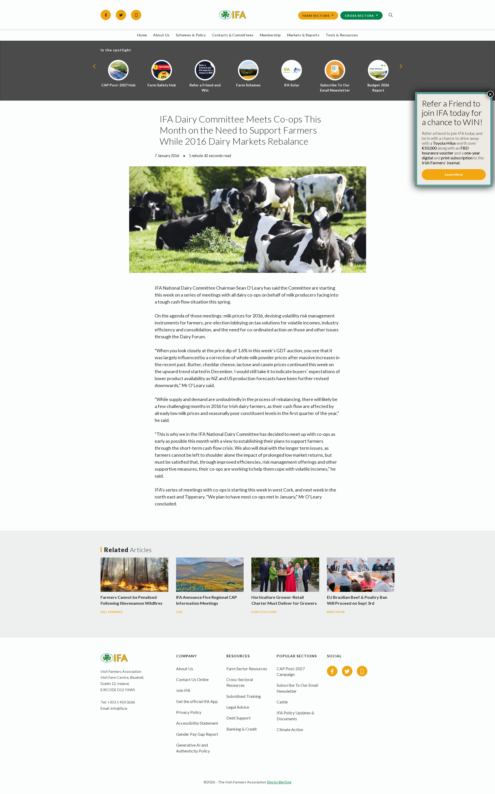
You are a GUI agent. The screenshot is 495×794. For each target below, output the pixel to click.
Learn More (454, 174)
